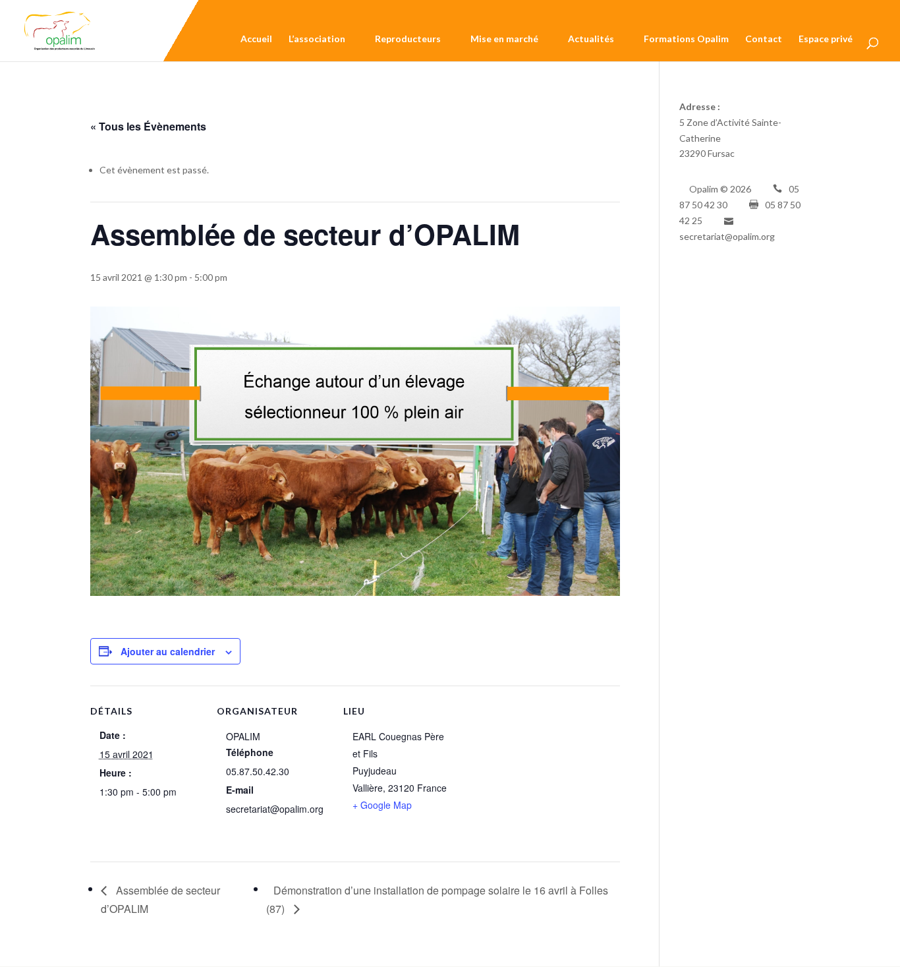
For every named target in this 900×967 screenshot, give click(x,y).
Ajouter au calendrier (168, 651)
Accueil (256, 41)
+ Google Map (382, 804)
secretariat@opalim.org (727, 236)
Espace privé (826, 41)
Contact (763, 41)
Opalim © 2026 (720, 188)
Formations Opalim (686, 41)
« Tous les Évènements (148, 126)
